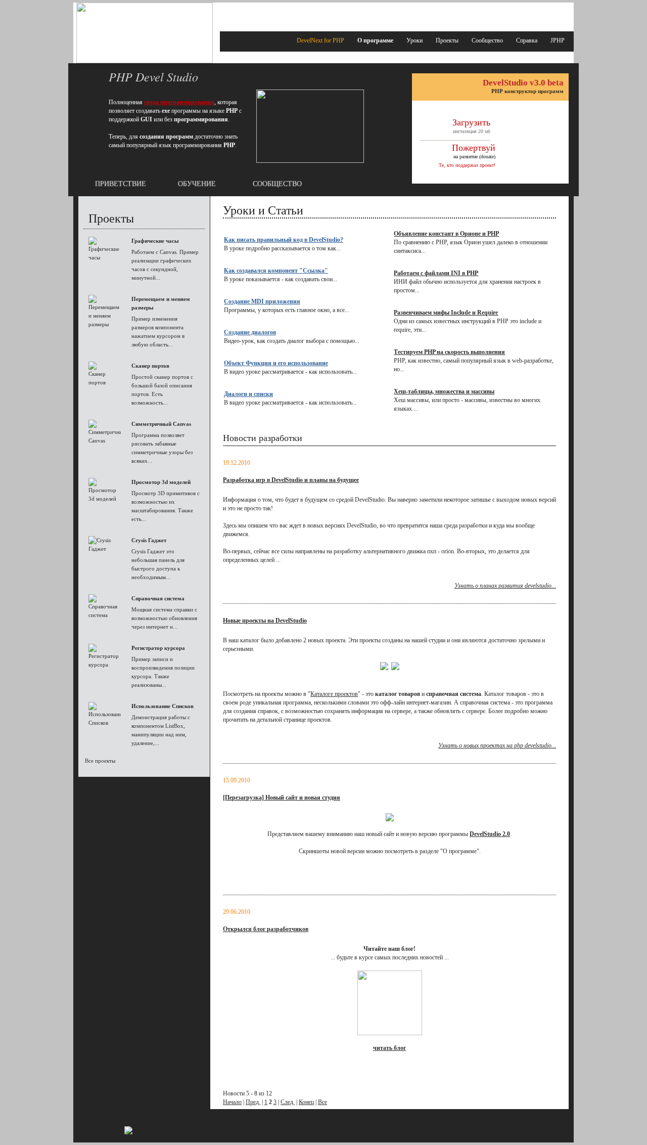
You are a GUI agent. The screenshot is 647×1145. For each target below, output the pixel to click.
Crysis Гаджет (148, 540)
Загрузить (471, 122)
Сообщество (487, 40)
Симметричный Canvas (161, 424)
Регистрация (553, 12)
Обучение (197, 184)
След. (288, 1102)
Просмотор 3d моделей (161, 482)
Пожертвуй (473, 148)
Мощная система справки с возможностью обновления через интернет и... (164, 618)
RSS (398, 12)
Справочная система (157, 598)
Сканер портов (150, 366)
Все (322, 1102)
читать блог (389, 1047)
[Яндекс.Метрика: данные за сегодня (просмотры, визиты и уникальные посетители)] (149, 1130)
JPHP (557, 40)
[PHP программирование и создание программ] (144, 61)
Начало (232, 1102)
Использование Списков (162, 706)
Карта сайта (421, 12)
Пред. (253, 1102)
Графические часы (155, 241)
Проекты (447, 40)
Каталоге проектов (334, 693)
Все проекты (100, 761)
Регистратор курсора (158, 648)
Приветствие (120, 184)
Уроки (414, 40)
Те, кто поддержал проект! (467, 165)
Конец (306, 1102)
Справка (526, 40)
